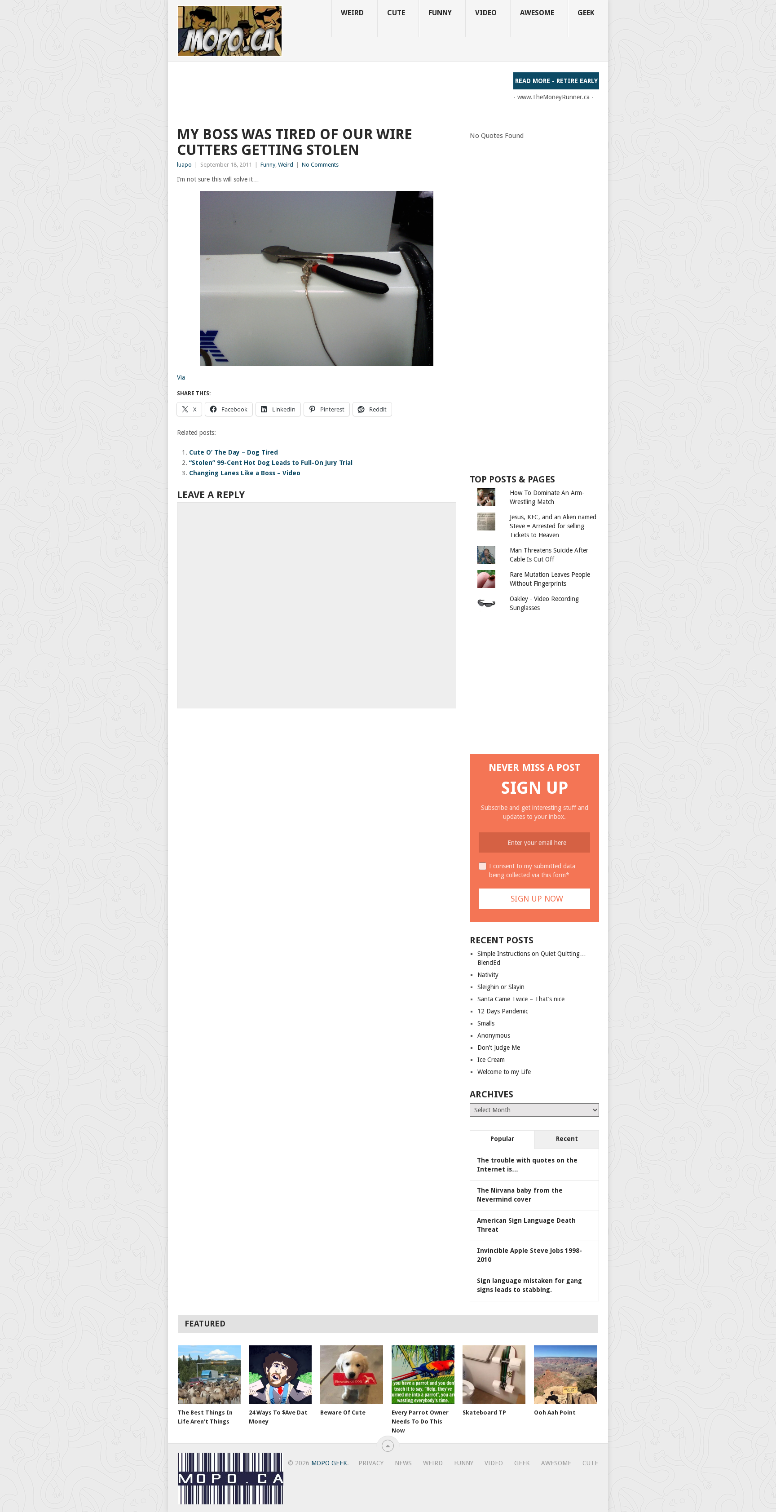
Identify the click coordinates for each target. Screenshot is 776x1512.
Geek (586, 13)
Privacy (371, 1463)
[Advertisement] (340, 92)
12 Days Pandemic (502, 1011)
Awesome (537, 13)
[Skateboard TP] (494, 1374)
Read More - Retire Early (556, 80)
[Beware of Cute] (351, 1374)
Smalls (485, 1023)
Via (181, 377)
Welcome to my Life (504, 1071)
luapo (184, 164)
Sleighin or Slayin (501, 986)
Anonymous (493, 1035)
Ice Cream (491, 1059)
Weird (352, 13)
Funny (440, 13)
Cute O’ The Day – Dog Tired (233, 452)
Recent (567, 1138)
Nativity (487, 974)
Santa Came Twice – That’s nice (520, 999)
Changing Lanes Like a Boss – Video (244, 473)
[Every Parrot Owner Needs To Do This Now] (423, 1374)
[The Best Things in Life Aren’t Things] (209, 1374)
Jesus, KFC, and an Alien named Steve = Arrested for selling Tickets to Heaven (553, 526)
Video (486, 13)
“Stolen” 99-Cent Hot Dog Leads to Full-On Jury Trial (271, 462)
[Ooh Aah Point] (565, 1374)
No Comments (320, 164)
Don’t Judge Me (498, 1047)
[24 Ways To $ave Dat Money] (280, 1374)
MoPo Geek (329, 1463)
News (403, 1463)
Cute (396, 13)
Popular (502, 1138)
